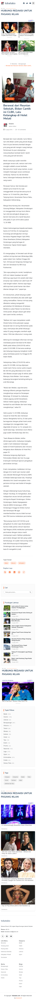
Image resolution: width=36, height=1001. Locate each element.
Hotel (7, 737)
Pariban (14, 780)
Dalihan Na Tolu (9, 783)
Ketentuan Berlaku (6, 951)
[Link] (23, 572)
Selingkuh (22, 563)
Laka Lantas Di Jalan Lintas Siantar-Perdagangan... (20, 607)
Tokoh (7, 728)
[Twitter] (27, 3)
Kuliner (7, 734)
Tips (6, 740)
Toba (29, 777)
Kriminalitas (9, 757)
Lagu (7, 751)
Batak (7, 714)
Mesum (13, 563)
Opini (7, 754)
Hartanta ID (19, 998)
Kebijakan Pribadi (6, 954)
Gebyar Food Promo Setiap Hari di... (21, 633)
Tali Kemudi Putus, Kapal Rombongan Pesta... (19, 646)
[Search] (30, 592)
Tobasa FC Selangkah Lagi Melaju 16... (22, 652)
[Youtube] (30, 3)
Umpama (15, 777)
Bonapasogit (22, 64)
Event (7, 743)
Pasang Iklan (4, 948)
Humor (8, 717)
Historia (7, 725)
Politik (7, 760)
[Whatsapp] (19, 572)
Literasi (7, 720)
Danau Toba (9, 763)
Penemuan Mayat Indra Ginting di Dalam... (22, 613)
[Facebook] (23, 3)
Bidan (6, 563)
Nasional (8, 749)
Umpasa (7, 777)
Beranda (14, 64)
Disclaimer (4, 957)
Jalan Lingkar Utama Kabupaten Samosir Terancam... (21, 626)
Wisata (7, 731)
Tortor (6, 780)
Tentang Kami (5, 945)
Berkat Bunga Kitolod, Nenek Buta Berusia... (20, 620)
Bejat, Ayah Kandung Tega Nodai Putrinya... (22, 659)
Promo (7, 746)
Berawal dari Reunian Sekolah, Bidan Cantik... (19, 65)
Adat (20, 780)
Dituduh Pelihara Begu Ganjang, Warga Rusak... (21, 639)
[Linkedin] (14, 572)
